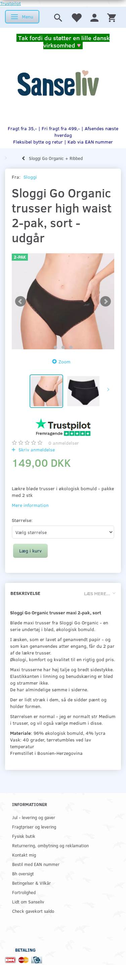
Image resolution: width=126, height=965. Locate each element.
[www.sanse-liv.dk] (58, 83)
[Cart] (111, 17)
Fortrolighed (24, 892)
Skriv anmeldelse (36, 449)
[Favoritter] (76, 17)
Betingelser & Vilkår (31, 883)
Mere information (30, 505)
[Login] (94, 17)
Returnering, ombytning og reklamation (50, 845)
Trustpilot (10, 3)
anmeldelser (63, 443)
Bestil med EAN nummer (35, 864)
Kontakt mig (24, 855)
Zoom (64, 361)
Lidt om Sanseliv (28, 901)
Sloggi (30, 177)
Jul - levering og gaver (33, 817)
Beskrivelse (25, 593)
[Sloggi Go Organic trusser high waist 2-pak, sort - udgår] (63, 301)
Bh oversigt (23, 873)
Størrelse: (22, 520)
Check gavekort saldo (33, 911)
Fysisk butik (23, 836)
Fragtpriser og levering (34, 826)
